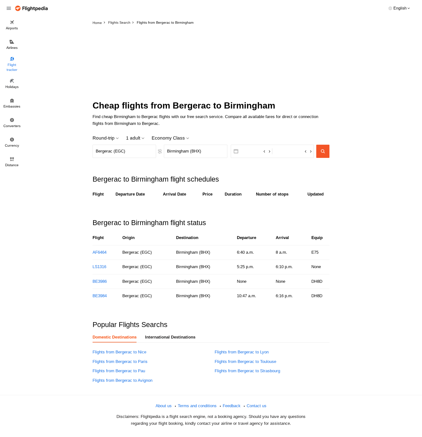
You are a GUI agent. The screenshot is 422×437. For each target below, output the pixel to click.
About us (164, 406)
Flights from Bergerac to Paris (120, 361)
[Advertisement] (211, 63)
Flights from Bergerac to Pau (119, 371)
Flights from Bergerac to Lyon (242, 352)
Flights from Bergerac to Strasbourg (247, 371)
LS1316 (99, 266)
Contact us (256, 406)
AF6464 (99, 252)
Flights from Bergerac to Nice (119, 352)
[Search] (322, 151)
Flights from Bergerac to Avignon (122, 380)
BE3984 (100, 296)
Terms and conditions (197, 406)
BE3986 (100, 281)
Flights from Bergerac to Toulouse (245, 361)
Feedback (232, 406)
